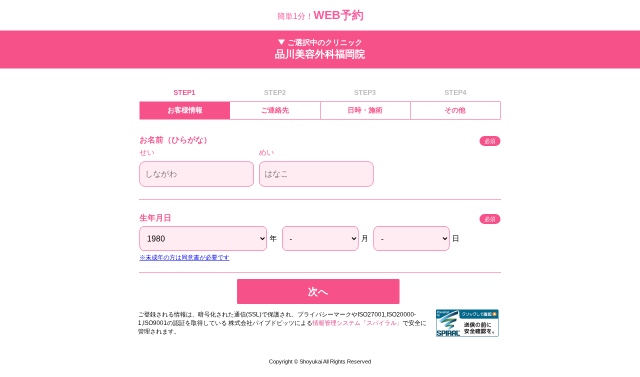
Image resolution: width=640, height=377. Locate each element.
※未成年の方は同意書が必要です (185, 257)
